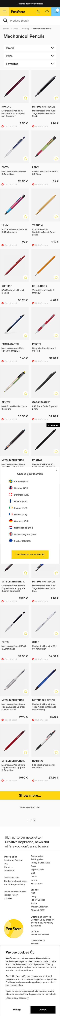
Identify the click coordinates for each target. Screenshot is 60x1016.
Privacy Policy (11, 894)
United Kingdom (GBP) (25, 534)
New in (34, 880)
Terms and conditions (15, 891)
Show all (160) (38, 910)
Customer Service (13, 860)
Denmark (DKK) (21, 494)
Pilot (33, 892)
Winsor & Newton (39, 906)
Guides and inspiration (15, 881)
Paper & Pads (37, 869)
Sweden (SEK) (21, 481)
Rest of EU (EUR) (22, 541)
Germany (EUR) (21, 521)
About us (8, 867)
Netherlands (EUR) (23, 527)
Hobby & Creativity (40, 862)
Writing (25, 28)
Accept (43, 1009)
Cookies (8, 898)
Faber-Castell (38, 899)
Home (6, 28)
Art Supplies (37, 859)
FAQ (6, 863)
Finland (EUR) (20, 501)
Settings (17, 1009)
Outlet (34, 876)
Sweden (35, 943)
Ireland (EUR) (20, 508)
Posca (34, 903)
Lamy (33, 896)
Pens (15, 28)
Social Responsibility (14, 884)
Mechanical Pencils (42, 28)
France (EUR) (20, 514)
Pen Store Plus (11, 877)
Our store (9, 870)
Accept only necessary (17, 998)
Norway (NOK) (21, 488)
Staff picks (36, 883)
